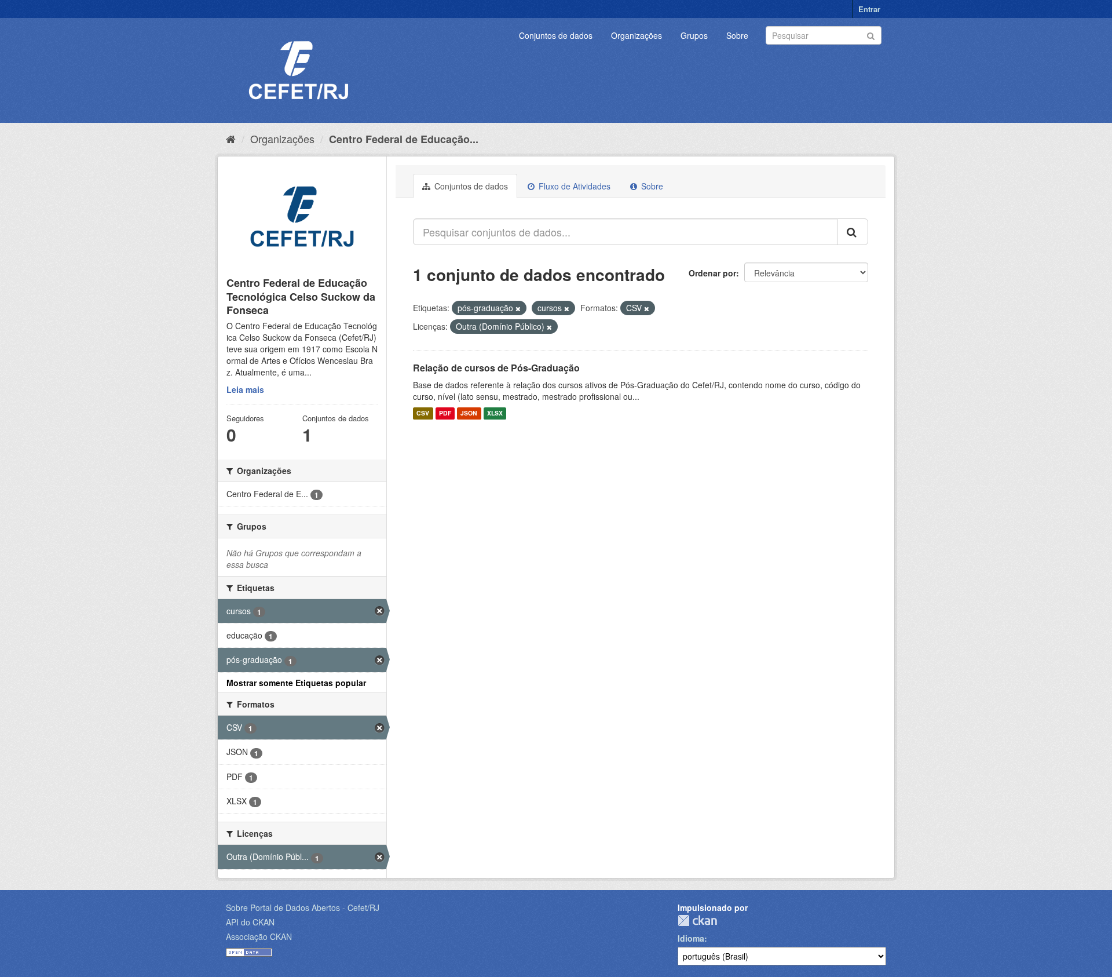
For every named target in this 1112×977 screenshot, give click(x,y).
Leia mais (245, 389)
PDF (445, 413)
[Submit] (871, 34)
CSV (422, 413)
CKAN (697, 920)
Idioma (691, 938)
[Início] (231, 138)
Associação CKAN (259, 936)
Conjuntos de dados (555, 35)
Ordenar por (712, 273)
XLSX (495, 413)
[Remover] (518, 308)
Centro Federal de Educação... (403, 139)
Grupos (694, 35)
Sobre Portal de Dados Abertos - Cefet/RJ (302, 907)
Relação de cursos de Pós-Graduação (496, 367)
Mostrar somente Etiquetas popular (296, 682)
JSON (468, 413)
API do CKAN (250, 922)
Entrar (869, 8)
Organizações (636, 35)
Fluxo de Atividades (573, 186)
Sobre (737, 35)
